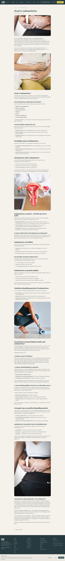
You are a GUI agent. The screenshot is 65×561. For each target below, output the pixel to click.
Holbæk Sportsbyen (43, 540)
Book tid (60, 2)
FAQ (14, 550)
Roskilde (41, 543)
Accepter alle (61, 557)
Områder (13, 2)
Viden (18, 7)
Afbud (15, 552)
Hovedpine (29, 543)
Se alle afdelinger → (43, 549)
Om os (34, 2)
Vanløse (41, 547)
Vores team (16, 549)
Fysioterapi (23, 431)
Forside (15, 7)
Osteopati (16, 352)
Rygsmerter (29, 540)
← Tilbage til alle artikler (18, 529)
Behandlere (28, 2)
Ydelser (7, 2)
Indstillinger (49, 557)
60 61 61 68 (56, 540)
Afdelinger (22, 2)
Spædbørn (29, 547)
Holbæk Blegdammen (43, 542)
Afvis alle (55, 557)
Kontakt (38, 2)
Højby (41, 546)
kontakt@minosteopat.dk (58, 543)
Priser (17, 2)
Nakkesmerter (29, 542)
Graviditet (28, 546)
